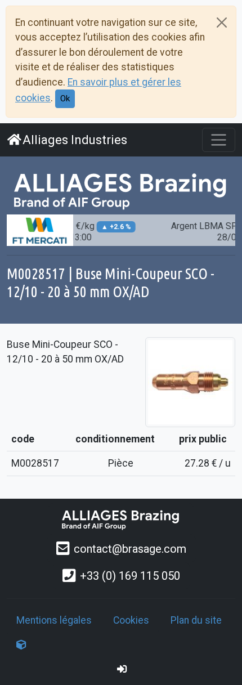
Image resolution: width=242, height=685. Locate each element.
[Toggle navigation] (218, 140)
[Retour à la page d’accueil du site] (121, 190)
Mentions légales (54, 620)
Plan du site (196, 620)
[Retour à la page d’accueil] (121, 519)
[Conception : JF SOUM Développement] (21, 645)
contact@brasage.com (130, 549)
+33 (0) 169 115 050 (130, 576)
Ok (65, 98)
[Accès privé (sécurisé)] (122, 669)
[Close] (222, 22)
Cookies (131, 620)
